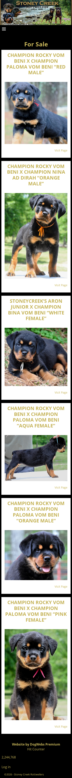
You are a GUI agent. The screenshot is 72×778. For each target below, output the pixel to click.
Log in (6, 767)
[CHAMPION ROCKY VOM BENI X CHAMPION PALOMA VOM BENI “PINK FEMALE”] (36, 674)
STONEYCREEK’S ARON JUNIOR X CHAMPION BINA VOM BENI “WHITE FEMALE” (36, 310)
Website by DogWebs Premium (36, 744)
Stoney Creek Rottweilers (29, 774)
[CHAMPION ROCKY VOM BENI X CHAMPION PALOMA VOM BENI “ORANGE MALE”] (36, 555)
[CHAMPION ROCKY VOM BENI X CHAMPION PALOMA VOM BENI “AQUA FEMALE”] (36, 458)
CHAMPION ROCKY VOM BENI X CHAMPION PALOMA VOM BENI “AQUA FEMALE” (36, 417)
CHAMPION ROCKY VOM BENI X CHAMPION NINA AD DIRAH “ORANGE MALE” (36, 175)
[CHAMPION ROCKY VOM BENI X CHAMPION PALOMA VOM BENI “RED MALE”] (36, 113)
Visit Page (61, 150)
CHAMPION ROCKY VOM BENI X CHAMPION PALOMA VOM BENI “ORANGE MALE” (36, 512)
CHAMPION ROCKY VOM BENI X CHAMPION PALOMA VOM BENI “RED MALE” (36, 64)
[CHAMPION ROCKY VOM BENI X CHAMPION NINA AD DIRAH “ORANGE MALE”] (36, 236)
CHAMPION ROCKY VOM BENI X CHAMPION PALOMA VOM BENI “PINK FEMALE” (36, 611)
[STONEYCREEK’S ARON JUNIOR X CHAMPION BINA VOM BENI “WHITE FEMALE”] (36, 357)
